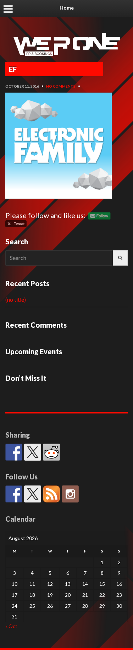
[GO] (120, 258)
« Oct (11, 626)
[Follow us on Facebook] (13, 493)
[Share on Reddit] (51, 452)
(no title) (15, 299)
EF (13, 69)
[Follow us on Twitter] (32, 493)
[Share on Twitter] (32, 452)
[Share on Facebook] (13, 452)
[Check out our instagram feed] (70, 493)
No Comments (61, 86)
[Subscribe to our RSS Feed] (51, 493)
